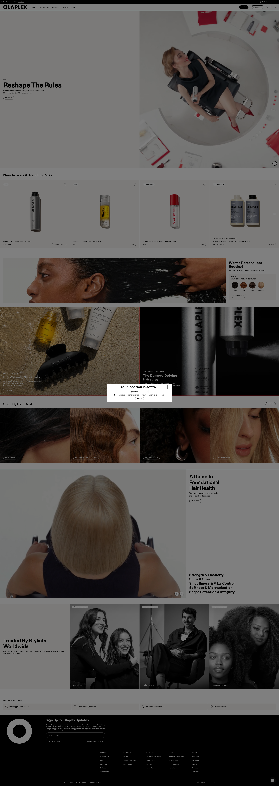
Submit (139, 398)
